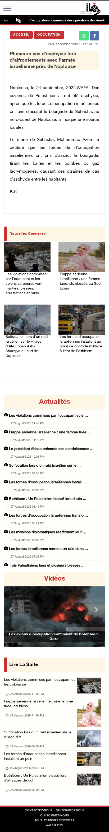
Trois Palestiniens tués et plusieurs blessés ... (46, 565)
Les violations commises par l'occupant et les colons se (39, 682)
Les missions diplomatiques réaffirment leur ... (47, 532)
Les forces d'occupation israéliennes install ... (47, 482)
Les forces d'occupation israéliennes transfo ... (48, 515)
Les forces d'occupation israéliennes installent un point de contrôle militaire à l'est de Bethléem (81, 344)
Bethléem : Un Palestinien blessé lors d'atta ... (47, 499)
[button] (11, 609)
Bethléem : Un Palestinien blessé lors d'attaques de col (35, 778)
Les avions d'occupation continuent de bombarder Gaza (54, 636)
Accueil (21, 35)
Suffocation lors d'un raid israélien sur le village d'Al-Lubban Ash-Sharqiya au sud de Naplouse (27, 346)
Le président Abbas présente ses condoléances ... (51, 449)
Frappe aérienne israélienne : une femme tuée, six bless (38, 704)
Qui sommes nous (70, 810)
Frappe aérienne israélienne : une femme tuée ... (50, 432)
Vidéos (54, 579)
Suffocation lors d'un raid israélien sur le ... (45, 465)
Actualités (54, 402)
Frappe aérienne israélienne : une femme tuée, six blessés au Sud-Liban (81, 281)
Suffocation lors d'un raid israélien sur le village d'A (37, 734)
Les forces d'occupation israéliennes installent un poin (35, 756)
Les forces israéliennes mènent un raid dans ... (48, 549)
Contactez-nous (38, 810)
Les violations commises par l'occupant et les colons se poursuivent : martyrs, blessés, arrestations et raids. (26, 284)
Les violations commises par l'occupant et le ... (48, 415)
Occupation (49, 35)
